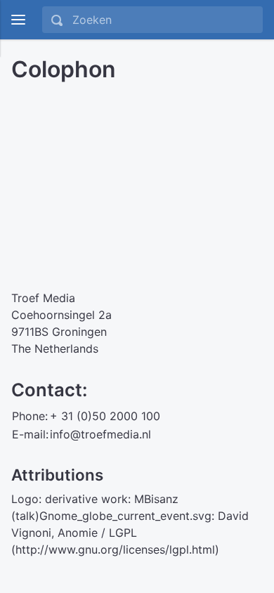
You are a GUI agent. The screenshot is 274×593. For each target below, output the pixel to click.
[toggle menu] (18, 19)
